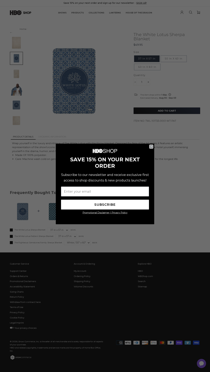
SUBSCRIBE (105, 205)
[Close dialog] (151, 146)
